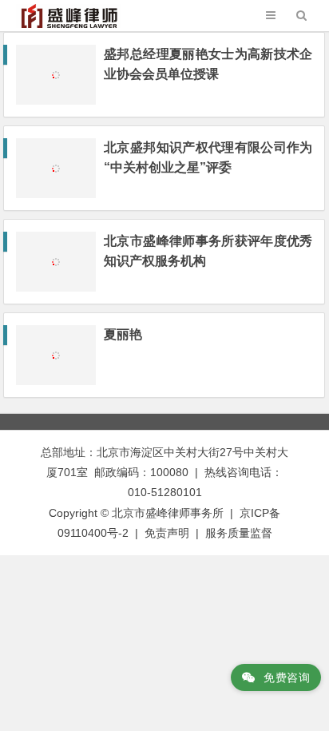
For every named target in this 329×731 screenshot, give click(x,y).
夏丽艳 (123, 334)
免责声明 (167, 532)
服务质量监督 (238, 532)
